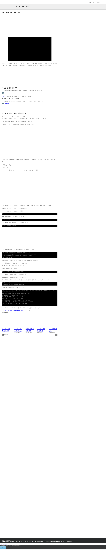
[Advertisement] (29, 25)
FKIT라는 (4, 96)
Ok (2, 548)
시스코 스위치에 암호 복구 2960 (6, 331)
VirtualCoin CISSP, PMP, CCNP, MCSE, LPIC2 (13, 310)
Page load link (3, 544)
